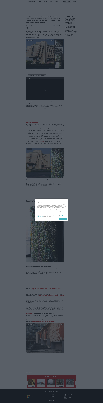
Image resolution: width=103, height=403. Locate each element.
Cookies (41, 216)
